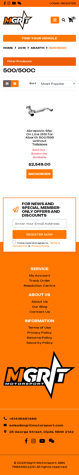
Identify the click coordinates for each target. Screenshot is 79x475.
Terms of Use (39, 327)
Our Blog (39, 306)
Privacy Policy (40, 246)
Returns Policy (39, 337)
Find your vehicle (39, 38)
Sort (32, 83)
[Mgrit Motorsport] (18, 19)
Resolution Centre (39, 285)
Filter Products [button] (19, 61)
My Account (39, 275)
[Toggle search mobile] (62, 20)
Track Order (39, 280)
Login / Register (62, 3)
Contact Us (39, 311)
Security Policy (40, 342)
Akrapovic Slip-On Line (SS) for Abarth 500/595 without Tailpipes (39, 137)
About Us (39, 301)
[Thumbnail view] (7, 83)
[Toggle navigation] (55, 20)
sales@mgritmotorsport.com (36, 425)
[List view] (15, 83)
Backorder (39, 174)
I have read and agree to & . (36, 244)
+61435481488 (23, 418)
